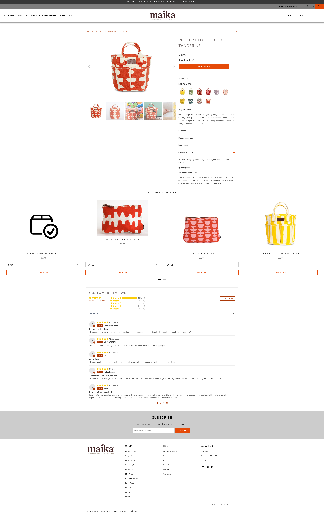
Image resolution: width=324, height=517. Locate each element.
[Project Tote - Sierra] (199, 104)
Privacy (114, 511)
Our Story (204, 451)
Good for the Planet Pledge (210, 456)
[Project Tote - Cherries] (225, 95)
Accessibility (105, 511)
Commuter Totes (131, 451)
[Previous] (89, 66)
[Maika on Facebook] (203, 467)
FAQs (165, 460)
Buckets (128, 497)
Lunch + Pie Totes (131, 478)
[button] (10, 16)
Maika (96, 511)
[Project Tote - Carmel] (182, 104)
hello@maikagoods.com (128, 511)
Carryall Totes (130, 456)
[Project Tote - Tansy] (191, 104)
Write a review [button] (227, 298)
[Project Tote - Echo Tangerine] (208, 104)
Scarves (128, 492)
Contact (166, 465)
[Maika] (163, 15)
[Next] (174, 66)
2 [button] (160, 403)
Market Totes (130, 460)
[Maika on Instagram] (207, 467)
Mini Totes (129, 474)
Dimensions (183, 145)
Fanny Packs (129, 483)
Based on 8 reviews (97, 300)
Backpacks (129, 469)
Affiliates (166, 469)
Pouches (128, 487)
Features (182, 131)
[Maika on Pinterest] (212, 467)
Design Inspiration (186, 138)
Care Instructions (185, 152)
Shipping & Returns (170, 451)
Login (311, 6)
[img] (102, 322)
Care (165, 456)
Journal (204, 460)
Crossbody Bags (131, 465)
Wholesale (167, 474)
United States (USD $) (288, 6)
